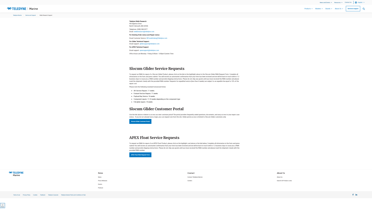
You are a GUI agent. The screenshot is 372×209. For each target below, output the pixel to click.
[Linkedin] (356, 195)
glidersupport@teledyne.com (149, 44)
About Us (338, 9)
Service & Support (353, 8)
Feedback (42, 195)
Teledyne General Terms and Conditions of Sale (73, 195)
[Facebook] (353, 195)
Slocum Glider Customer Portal (140, 121)
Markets (318, 9)
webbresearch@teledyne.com (144, 31)
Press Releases (102, 181)
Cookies (35, 195)
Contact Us (348, 2)
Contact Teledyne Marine (194, 177)
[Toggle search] (364, 9)
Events (100, 184)
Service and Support (30, 15)
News (99, 177)
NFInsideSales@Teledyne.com (156, 38)
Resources (337, 2)
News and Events (325, 2)
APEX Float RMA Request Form (140, 155)
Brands (328, 9)
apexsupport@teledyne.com (149, 50)
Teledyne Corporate (53, 195)
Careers (189, 181)
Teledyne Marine (17, 15)
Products (307, 9)
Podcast (100, 188)
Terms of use (16, 195)
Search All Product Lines (284, 181)
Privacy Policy (26, 195)
